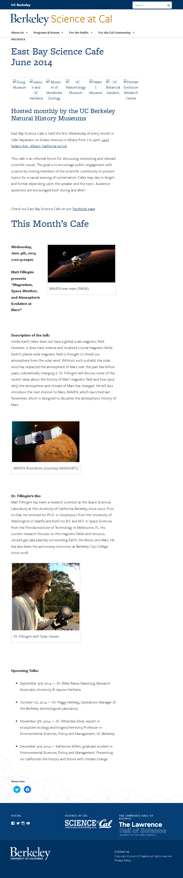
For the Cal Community (114, 32)
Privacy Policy (122, 860)
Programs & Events (46, 32)
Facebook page (84, 208)
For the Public (79, 32)
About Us (17, 32)
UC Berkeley (20, 4)
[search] (168, 5)
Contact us (121, 851)
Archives (18, 39)
